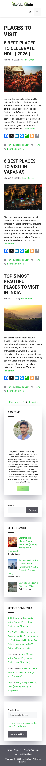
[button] (30, 12)
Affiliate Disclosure (31, 750)
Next (35, 402)
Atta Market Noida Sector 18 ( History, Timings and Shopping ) (21, 622)
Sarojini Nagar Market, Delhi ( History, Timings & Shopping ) (22, 686)
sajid (10, 682)
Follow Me (23, 488)
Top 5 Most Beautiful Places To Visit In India (21, 284)
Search (11, 505)
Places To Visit (22, 145)
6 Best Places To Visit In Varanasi (20, 167)
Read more (30, 128)
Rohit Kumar (13, 618)
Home (9, 750)
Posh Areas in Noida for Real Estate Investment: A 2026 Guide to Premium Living (23, 644)
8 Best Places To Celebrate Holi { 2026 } (20, 48)
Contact (17, 750)
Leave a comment (15, 149)
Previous (12, 402)
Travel (37, 145)
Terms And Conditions (23, 754)
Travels (10, 145)
